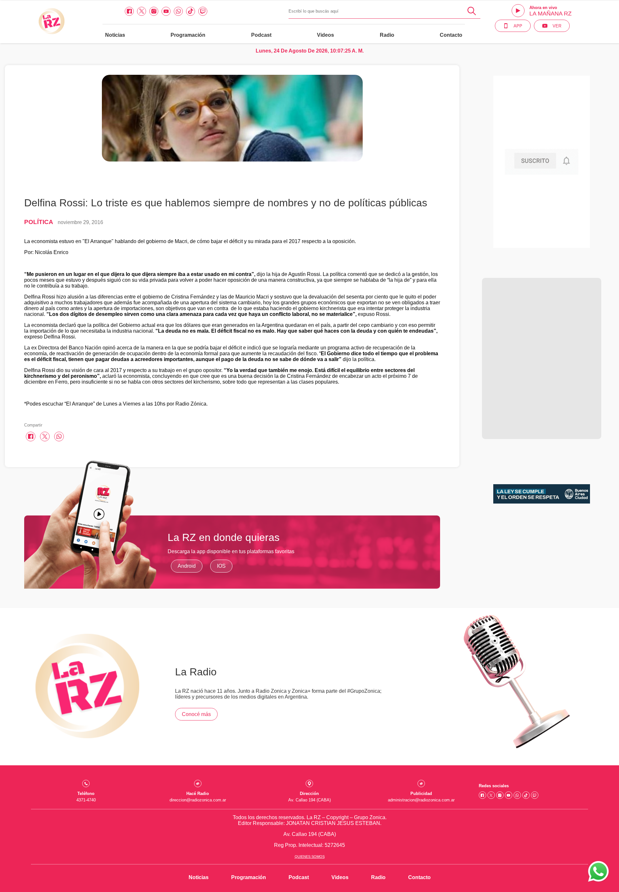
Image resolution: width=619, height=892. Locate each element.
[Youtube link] (166, 11)
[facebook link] (129, 11)
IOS (221, 566)
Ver (557, 26)
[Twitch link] (202, 11)
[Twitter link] (141, 11)
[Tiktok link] (190, 11)
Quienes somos (310, 856)
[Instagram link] (153, 11)
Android (187, 566)
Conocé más (196, 714)
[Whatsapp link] (178, 11)
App (518, 26)
